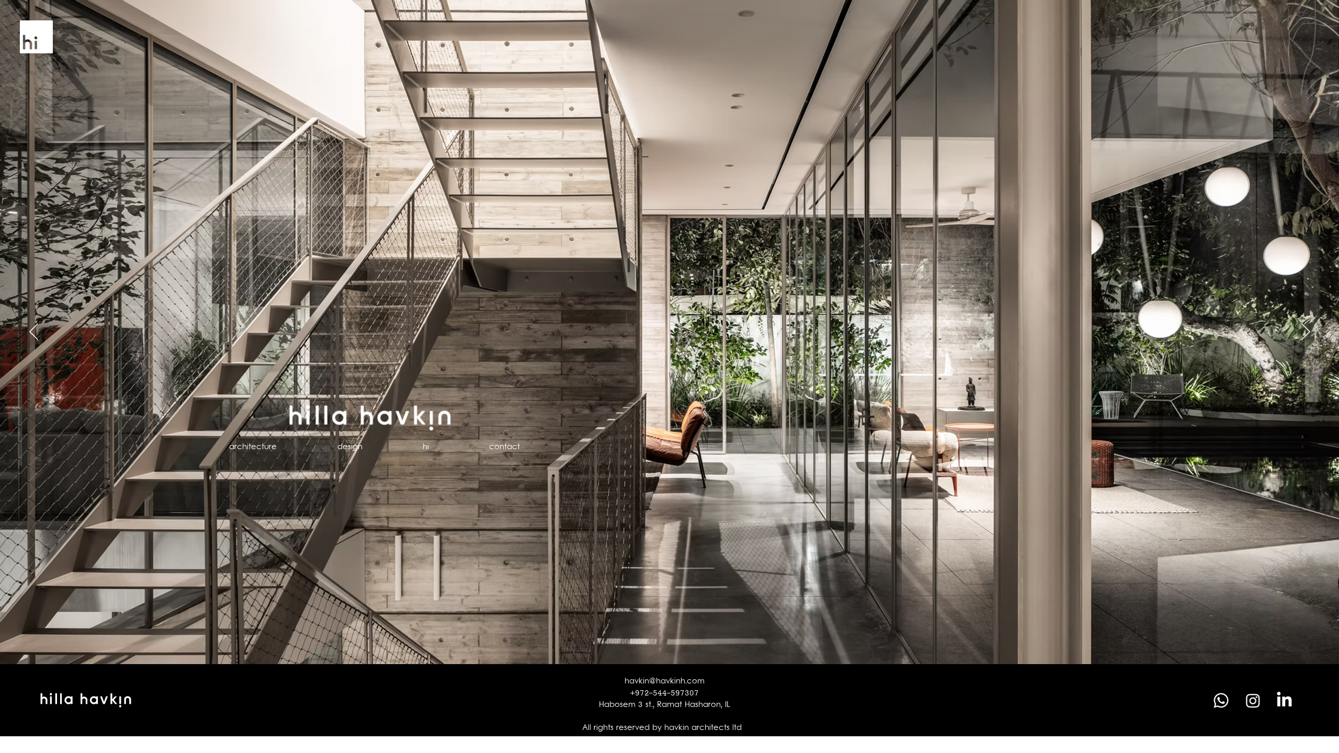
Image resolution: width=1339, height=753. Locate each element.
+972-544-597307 (664, 693)
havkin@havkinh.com (665, 681)
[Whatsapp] (1221, 700)
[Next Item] (1305, 332)
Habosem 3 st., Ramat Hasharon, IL (664, 705)
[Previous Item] (33, 332)
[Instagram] (1253, 700)
